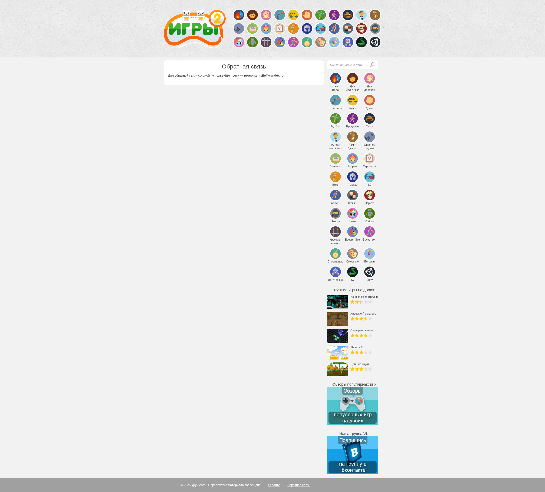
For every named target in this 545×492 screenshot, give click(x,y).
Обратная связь (298, 485)
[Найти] (372, 64)
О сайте (274, 485)
